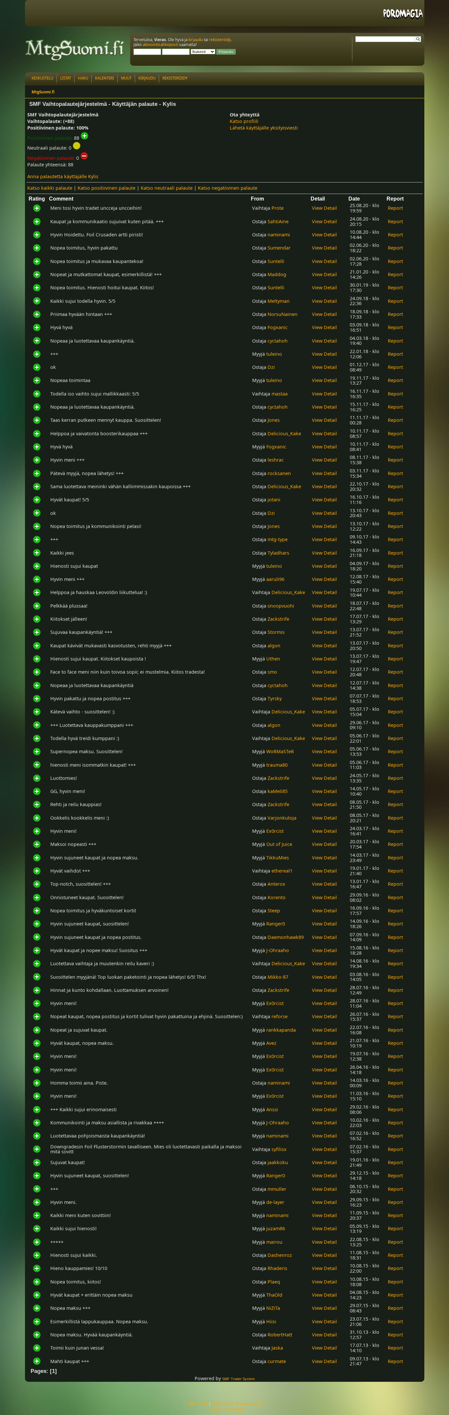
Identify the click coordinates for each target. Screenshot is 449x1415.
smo (272, 672)
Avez (271, 1043)
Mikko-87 (278, 977)
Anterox (276, 884)
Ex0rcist (275, 831)
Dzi (271, 367)
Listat (65, 78)
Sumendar (279, 248)
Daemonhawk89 (286, 937)
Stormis (276, 632)
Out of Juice (279, 844)
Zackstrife (278, 619)
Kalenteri (104, 78)
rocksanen (279, 473)
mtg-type (278, 539)
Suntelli (276, 261)
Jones (274, 420)
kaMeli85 (278, 791)
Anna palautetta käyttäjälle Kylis (62, 176)
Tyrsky (275, 698)
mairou (274, 1242)
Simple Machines (250, 1404)
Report (395, 208)
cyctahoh (278, 341)
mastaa (280, 394)
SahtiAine (278, 221)
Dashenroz (280, 1255)
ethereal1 (282, 871)
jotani (274, 499)
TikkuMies (277, 857)
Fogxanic (278, 327)
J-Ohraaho (277, 950)
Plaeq (274, 1282)
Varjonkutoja (282, 818)
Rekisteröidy (175, 78)
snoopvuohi (281, 606)
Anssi (272, 1109)
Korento (277, 897)
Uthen (273, 659)
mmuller (277, 1189)
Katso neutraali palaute (167, 188)
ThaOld (274, 1295)
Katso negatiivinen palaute (227, 188)
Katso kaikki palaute (49, 188)
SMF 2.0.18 (198, 1404)
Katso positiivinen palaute (106, 188)
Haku (83, 78)
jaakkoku (278, 1162)
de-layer (275, 1202)
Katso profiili (244, 121)
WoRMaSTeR (280, 751)
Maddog (277, 274)
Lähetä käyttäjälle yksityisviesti (264, 128)
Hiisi (271, 1321)
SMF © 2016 (222, 1404)
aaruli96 (275, 579)
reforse (280, 1016)
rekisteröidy (220, 39)
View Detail (324, 208)
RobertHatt (280, 1334)
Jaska (277, 1348)
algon (274, 645)
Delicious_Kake (284, 433)
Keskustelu (42, 78)
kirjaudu (195, 39)
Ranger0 (275, 924)
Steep (274, 910)
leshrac (276, 460)
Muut (126, 78)
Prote (278, 208)
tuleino (274, 354)
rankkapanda (281, 1030)
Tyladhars (278, 553)
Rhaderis (277, 1268)
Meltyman (279, 301)
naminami (279, 234)
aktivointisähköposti (160, 44)
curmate (277, 1361)
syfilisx (279, 1149)
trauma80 (277, 765)
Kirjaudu (146, 78)
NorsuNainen (282, 314)
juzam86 (275, 1228)
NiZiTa (273, 1308)
